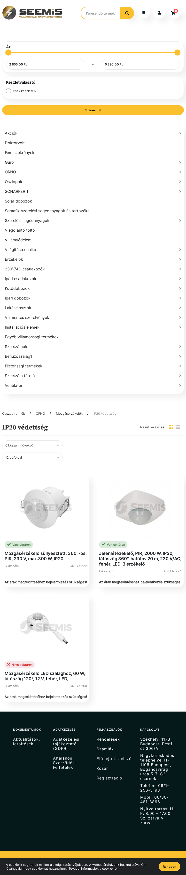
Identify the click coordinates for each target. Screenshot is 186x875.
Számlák (105, 749)
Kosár (102, 768)
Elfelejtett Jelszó (114, 758)
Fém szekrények (19, 152)
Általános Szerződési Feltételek (64, 763)
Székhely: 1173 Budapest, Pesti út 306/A (156, 744)
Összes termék (13, 413)
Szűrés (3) (93, 110)
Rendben (169, 866)
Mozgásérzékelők (69, 413)
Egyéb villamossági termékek (32, 336)
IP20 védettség (104, 413)
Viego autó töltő (20, 230)
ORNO (40, 413)
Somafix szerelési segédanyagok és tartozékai (48, 210)
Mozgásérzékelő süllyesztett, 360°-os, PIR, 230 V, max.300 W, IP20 (46, 556)
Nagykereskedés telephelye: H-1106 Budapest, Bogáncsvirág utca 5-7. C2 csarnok (157, 767)
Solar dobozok (18, 201)
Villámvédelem (18, 239)
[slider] (8, 52)
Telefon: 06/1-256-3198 (154, 788)
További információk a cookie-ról (93, 868)
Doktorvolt (15, 142)
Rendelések (108, 739)
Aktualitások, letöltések (26, 741)
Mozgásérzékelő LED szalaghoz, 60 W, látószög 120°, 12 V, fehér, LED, (45, 676)
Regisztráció (109, 778)
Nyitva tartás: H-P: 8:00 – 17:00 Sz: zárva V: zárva (157, 816)
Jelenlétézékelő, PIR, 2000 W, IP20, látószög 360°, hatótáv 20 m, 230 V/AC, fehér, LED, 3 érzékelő (140, 559)
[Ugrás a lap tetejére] (171, 846)
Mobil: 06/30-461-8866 (154, 799)
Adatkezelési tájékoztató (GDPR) (66, 744)
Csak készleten (24, 91)
